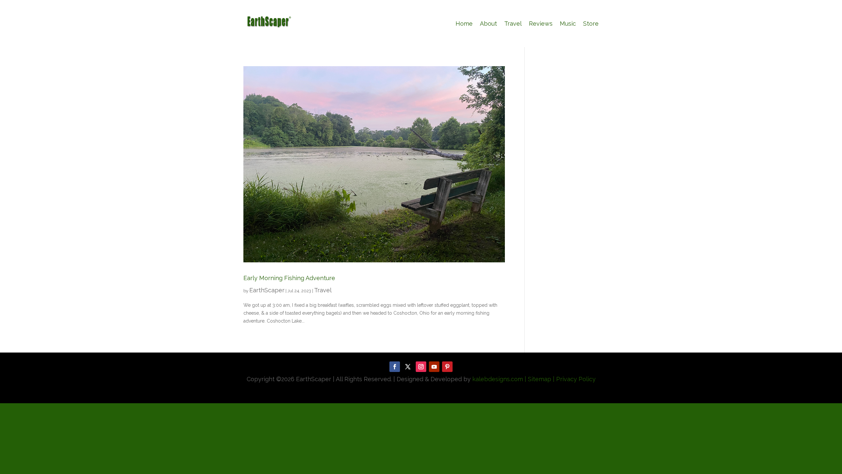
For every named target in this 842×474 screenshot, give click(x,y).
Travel (513, 23)
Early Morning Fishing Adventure (289, 278)
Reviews (541, 23)
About (488, 23)
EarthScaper (267, 290)
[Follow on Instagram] (421, 366)
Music (568, 23)
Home (464, 23)
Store (591, 23)
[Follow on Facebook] (394, 366)
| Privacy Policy (574, 379)
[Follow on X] (408, 366)
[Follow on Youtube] (434, 366)
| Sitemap (537, 379)
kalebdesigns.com (497, 379)
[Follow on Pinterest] (447, 366)
